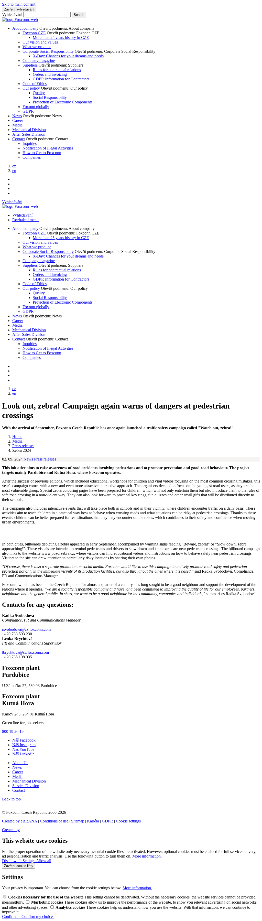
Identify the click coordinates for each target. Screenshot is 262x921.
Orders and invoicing (50, 74)
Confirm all (11, 916)
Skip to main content (18, 4)
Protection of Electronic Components (62, 102)
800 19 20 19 (13, 731)
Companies (32, 157)
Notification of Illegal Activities (48, 148)
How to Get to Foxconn (42, 153)
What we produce (37, 47)
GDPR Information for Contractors (61, 79)
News (17, 116)
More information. (147, 856)
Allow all (43, 861)
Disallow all (12, 861)
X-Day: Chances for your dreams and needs (68, 56)
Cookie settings (128, 821)
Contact (18, 139)
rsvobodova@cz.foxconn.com (26, 629)
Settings (29, 861)
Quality (39, 93)
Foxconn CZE (34, 33)
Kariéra (93, 821)
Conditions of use (54, 821)
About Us (20, 763)
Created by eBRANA (19, 821)
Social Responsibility (50, 97)
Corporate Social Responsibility (48, 51)
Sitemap (77, 821)
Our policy (31, 88)
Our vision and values (40, 42)
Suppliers (30, 65)
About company (25, 28)
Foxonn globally (36, 106)
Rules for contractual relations (57, 70)
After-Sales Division (28, 134)
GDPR (28, 111)
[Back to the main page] (20, 19)
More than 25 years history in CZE (61, 37)
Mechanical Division (29, 129)
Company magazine (39, 60)
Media (17, 125)
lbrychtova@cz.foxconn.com (25, 652)
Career (17, 120)
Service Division (25, 786)
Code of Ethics (35, 83)
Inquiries (30, 143)
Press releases (45, 459)
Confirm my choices (37, 916)
